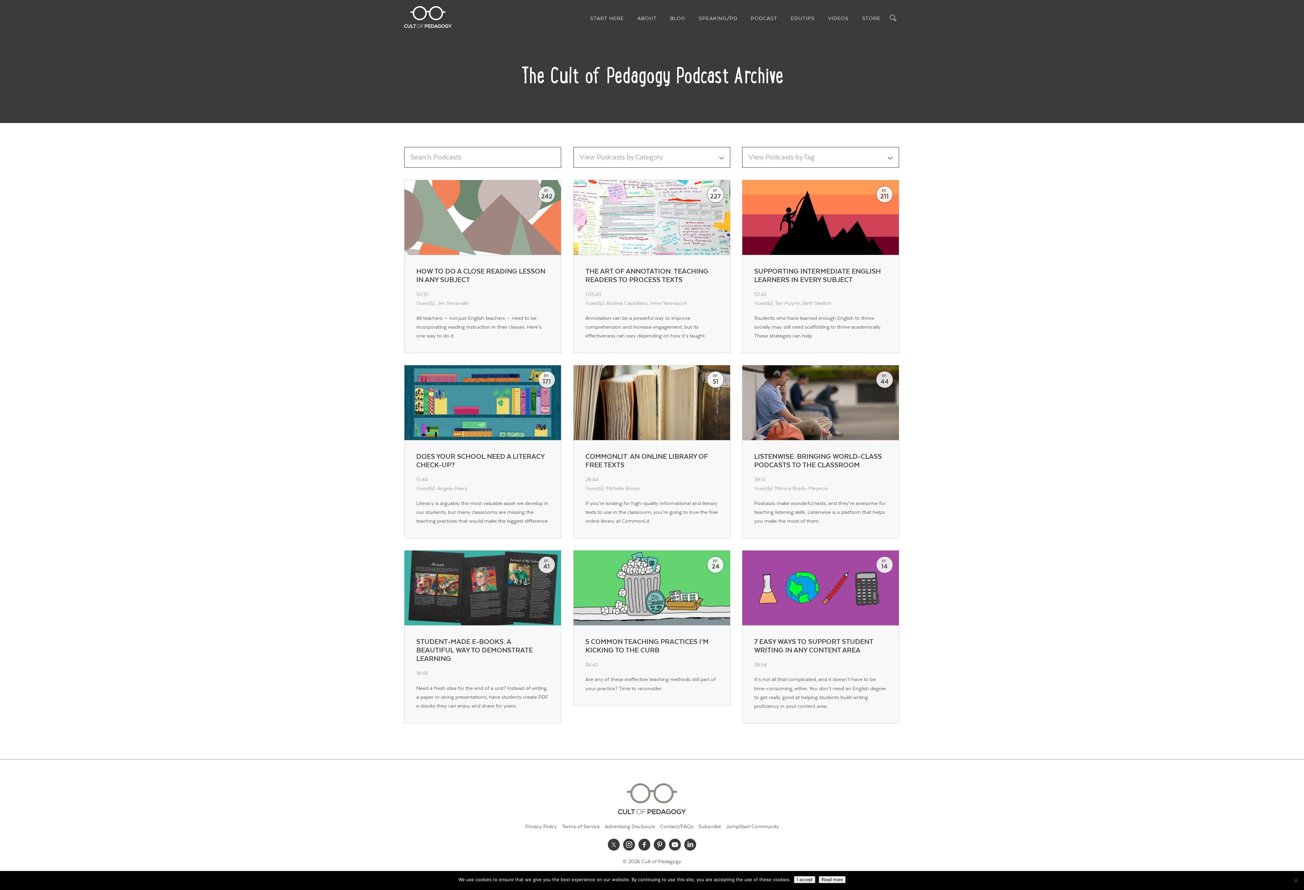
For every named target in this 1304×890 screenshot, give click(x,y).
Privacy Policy (541, 827)
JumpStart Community (752, 827)
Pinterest (660, 845)
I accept (805, 879)
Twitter (614, 845)
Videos (838, 18)
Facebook (644, 845)
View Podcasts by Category (621, 157)
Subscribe (710, 827)
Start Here (607, 18)
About (647, 18)
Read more (832, 879)
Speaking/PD (718, 18)
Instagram (629, 845)
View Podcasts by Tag (781, 157)
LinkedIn (690, 845)
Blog (677, 18)
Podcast (764, 18)
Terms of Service (581, 827)
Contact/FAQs (676, 827)
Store (871, 18)
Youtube (675, 845)
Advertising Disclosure (630, 827)
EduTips (803, 18)
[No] (1295, 880)
